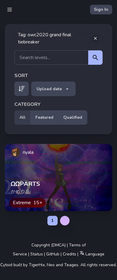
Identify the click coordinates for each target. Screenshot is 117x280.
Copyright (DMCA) (49, 245)
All (23, 117)
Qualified (72, 117)
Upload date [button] (49, 89)
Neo (51, 265)
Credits (69, 254)
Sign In (101, 9)
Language (94, 254)
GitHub (52, 254)
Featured (44, 117)
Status (36, 254)
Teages (71, 265)
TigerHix (37, 265)
